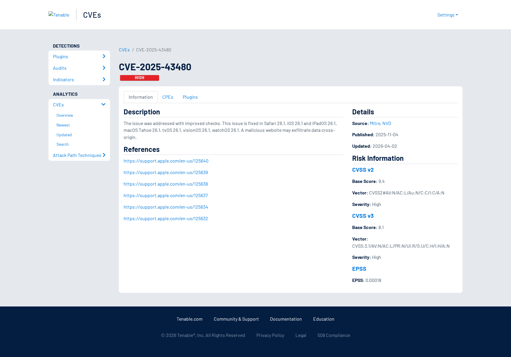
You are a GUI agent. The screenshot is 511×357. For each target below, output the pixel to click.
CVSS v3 (363, 215)
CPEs (167, 97)
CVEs (92, 14)
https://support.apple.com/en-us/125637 (166, 195)
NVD (386, 123)
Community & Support (236, 319)
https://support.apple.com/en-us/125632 (166, 218)
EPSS (359, 268)
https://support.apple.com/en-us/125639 (166, 172)
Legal (300, 335)
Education (323, 319)
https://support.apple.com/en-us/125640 (166, 160)
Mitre (375, 123)
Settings (446, 14)
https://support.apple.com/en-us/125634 (166, 207)
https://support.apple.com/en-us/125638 (166, 183)
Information (141, 97)
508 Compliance (334, 335)
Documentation (286, 319)
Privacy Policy (270, 335)
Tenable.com (190, 319)
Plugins (190, 97)
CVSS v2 (363, 169)
